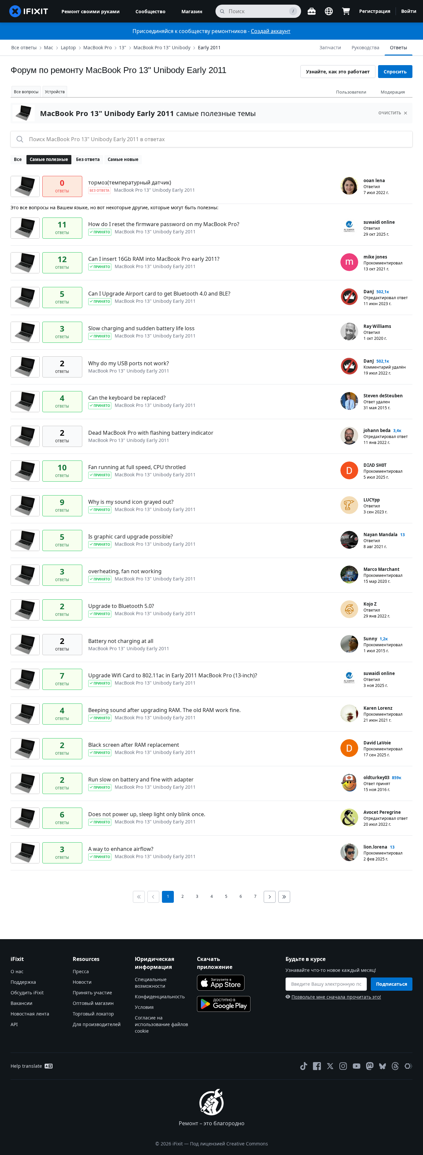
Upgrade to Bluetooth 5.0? (121, 606)
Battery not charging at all (120, 641)
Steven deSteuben (383, 396)
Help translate (26, 1066)
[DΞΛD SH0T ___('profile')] (349, 470)
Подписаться (391, 984)
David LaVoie (377, 743)
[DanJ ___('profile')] (349, 297)
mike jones (375, 257)
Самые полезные (49, 159)
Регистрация (374, 11)
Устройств (55, 92)
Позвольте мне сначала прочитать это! (336, 997)
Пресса (81, 971)
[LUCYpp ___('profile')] (349, 505)
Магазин (191, 11)
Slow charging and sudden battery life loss (141, 328)
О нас (17, 971)
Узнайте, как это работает (338, 71)
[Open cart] (346, 11)
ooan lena (374, 180)
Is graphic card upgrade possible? (130, 536)
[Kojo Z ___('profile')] (349, 609)
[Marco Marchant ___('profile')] (349, 574)
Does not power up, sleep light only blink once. (146, 814)
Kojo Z (370, 604)
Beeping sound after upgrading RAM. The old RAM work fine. (164, 710)
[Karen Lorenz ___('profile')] (349, 713)
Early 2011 (209, 47)
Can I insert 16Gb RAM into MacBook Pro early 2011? (153, 258)
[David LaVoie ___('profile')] (349, 748)
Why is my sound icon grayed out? (130, 501)
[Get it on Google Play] (223, 1004)
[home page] (28, 11)
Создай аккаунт (270, 31)
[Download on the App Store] (221, 983)
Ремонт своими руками (90, 11)
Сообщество (150, 11)
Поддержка (23, 982)
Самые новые (123, 159)
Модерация (393, 92)
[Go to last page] (284, 897)
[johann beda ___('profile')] (349, 436)
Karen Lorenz (378, 708)
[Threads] (395, 1066)
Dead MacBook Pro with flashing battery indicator (150, 432)
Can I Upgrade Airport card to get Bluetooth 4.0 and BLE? (159, 293)
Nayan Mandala (381, 535)
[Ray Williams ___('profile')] (349, 331)
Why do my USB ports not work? (128, 363)
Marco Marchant (382, 569)
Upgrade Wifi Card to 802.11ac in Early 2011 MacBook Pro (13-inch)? (172, 675)
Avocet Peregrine (382, 812)
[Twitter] (330, 1066)
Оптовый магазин (93, 1003)
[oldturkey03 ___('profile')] (349, 783)
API (14, 1024)
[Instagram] (343, 1066)
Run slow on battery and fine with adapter (141, 779)
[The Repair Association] (408, 1066)
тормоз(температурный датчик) (129, 182)
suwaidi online (379, 222)
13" (122, 47)
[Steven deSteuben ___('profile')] (349, 401)
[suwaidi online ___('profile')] (349, 227)
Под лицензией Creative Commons (229, 1143)
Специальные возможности (151, 982)
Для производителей (97, 1024)
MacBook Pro (97, 47)
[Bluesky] (382, 1066)
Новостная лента (30, 1014)
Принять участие (92, 992)
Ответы (398, 47)
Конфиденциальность (160, 996)
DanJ (369, 292)
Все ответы (24, 47)
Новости (82, 982)
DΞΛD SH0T (375, 465)
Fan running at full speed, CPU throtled (137, 467)
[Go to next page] (270, 897)
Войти (408, 11)
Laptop (68, 47)
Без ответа (88, 159)
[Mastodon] (370, 1066)
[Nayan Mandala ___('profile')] (349, 540)
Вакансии (21, 1003)
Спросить (395, 71)
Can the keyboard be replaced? (127, 397)
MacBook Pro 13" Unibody (162, 47)
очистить (389, 113)
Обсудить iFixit (27, 992)
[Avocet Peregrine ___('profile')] (349, 817)
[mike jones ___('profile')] (349, 262)
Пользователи (351, 92)
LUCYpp (372, 500)
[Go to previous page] (153, 897)
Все (18, 159)
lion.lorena (375, 847)
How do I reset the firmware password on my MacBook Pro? (163, 224)
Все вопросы (26, 92)
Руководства (365, 47)
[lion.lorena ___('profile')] (349, 852)
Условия (144, 1007)
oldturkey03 (376, 777)
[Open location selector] (328, 11)
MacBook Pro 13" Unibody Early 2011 (154, 190)
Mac (48, 47)
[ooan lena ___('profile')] (349, 186)
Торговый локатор (93, 1014)
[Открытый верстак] (311, 11)
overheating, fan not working (125, 571)
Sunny (370, 639)
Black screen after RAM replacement (133, 744)
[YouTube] (357, 1066)
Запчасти (330, 47)
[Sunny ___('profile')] (349, 644)
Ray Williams (377, 326)
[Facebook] (317, 1066)
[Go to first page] (139, 897)
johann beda (377, 430)
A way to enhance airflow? (120, 849)
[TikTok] (304, 1066)
